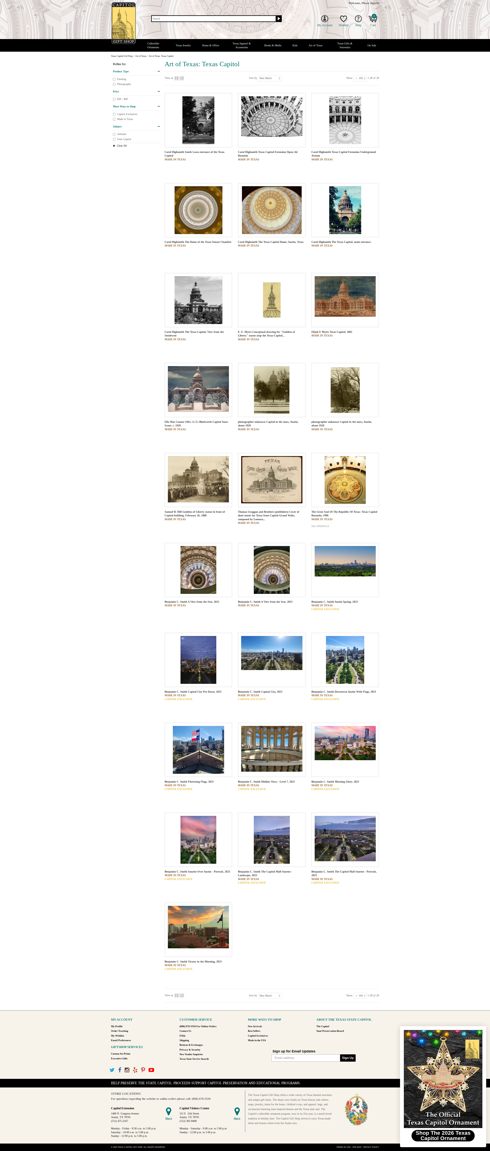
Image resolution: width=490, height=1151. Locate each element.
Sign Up (348, 1058)
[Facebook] (119, 1070)
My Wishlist (117, 1035)
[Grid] (177, 78)
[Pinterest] (143, 1070)
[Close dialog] (481, 1031)
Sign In (374, 3)
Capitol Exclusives (127, 114)
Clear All (122, 145)
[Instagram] (127, 1070)
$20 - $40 (122, 99)
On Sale (372, 45)
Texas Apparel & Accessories (242, 45)
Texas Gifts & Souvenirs (344, 45)
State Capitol (124, 139)
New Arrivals (255, 1026)
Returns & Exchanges (191, 1045)
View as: (169, 78)
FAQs (182, 1035)
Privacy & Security (190, 1049)
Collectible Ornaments (153, 45)
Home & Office (210, 45)
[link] (443, 1079)
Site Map (356, 1147)
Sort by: (253, 78)
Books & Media (272, 45)
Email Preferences (121, 1040)
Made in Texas (125, 119)
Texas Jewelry (183, 45)
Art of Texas (315, 45)
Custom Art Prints (120, 1053)
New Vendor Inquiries (191, 1054)
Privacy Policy (371, 1147)
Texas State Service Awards (194, 1059)
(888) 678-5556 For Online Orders (198, 1026)
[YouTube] (151, 1070)
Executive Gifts (119, 1058)
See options (319, 526)
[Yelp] (135, 1070)
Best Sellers (254, 1031)
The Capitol (322, 1026)
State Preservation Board (330, 1031)
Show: (349, 78)
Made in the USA (257, 1040)
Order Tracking (119, 1031)
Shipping (184, 1040)
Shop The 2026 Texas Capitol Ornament (443, 1135)
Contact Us (185, 1031)
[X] (112, 1070)
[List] (182, 78)
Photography (124, 84)
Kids (294, 45)
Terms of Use (343, 1147)
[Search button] (278, 19)
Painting (121, 79)
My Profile (117, 1026)
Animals (121, 134)
